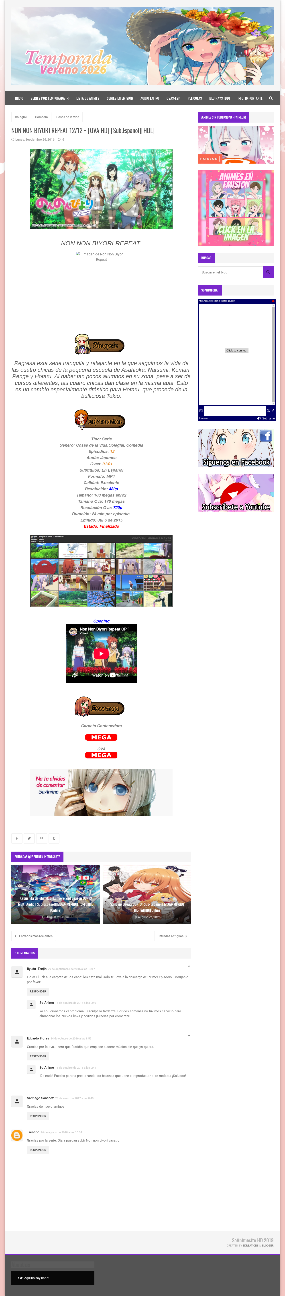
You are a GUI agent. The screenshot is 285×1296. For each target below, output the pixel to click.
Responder (38, 991)
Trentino (33, 1132)
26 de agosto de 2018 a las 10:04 (61, 1132)
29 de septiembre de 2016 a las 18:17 (71, 969)
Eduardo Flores (38, 1038)
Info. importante (250, 98)
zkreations (251, 1245)
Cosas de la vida (67, 117)
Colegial (21, 117)
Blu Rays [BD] (219, 98)
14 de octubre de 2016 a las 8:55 (71, 1038)
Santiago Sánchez (40, 1098)
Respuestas (189, 967)
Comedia (41, 117)
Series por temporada (48, 98)
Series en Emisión (120, 98)
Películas (195, 98)
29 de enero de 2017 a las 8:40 (74, 1098)
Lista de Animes (87, 98)
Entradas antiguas (171, 936)
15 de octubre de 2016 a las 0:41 (75, 1067)
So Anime (46, 1003)
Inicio (19, 98)
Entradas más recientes (35, 936)
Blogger (268, 1245)
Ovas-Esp (173, 98)
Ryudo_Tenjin (37, 969)
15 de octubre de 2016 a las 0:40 (75, 1002)
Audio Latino (149, 98)
